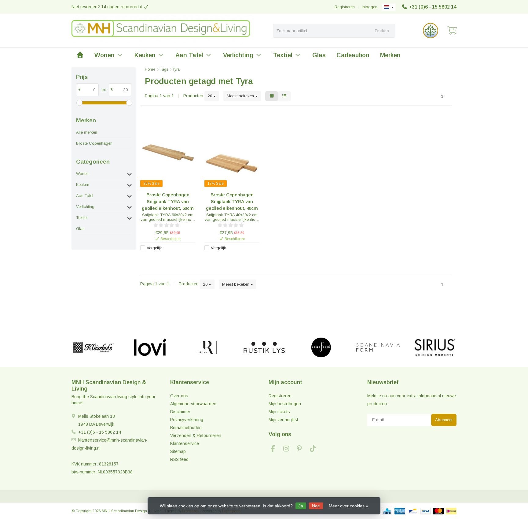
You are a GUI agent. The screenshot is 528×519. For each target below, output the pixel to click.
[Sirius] (435, 347)
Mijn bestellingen (285, 403)
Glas (319, 55)
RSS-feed (179, 459)
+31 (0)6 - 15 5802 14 (433, 6)
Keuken (145, 55)
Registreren (345, 7)
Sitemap (178, 451)
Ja (301, 505)
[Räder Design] (207, 347)
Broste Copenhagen (94, 143)
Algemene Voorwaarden (193, 403)
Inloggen (369, 7)
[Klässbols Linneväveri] (93, 347)
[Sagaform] (321, 347)
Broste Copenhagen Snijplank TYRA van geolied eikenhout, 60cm (167, 201)
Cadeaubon (352, 55)
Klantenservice (184, 443)
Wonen (104, 55)
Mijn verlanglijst (283, 419)
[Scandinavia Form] (377, 347)
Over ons (179, 395)
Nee (316, 505)
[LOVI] (150, 347)
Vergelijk (154, 248)
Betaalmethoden (186, 427)
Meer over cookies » (348, 505)
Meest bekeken (241, 96)
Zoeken (381, 30)
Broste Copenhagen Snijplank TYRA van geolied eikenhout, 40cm (232, 201)
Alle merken (86, 132)
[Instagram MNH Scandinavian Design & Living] (288, 449)
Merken (390, 55)
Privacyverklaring (186, 419)
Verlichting (238, 55)
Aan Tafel (189, 55)
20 (210, 96)
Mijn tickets (279, 411)
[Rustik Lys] (264, 347)
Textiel (282, 55)
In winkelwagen (165, 258)
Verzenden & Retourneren (195, 435)
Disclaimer (180, 411)
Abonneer (444, 419)
